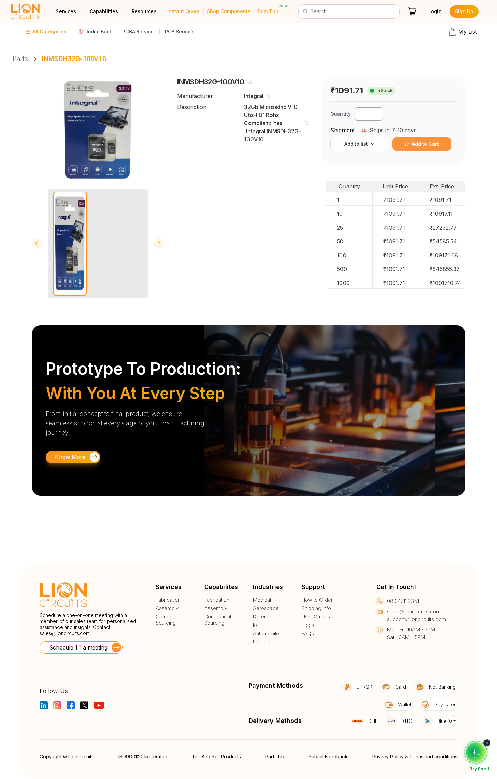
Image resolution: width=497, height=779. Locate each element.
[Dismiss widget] (486, 742)
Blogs (308, 625)
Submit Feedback (328, 756)
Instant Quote (183, 11)
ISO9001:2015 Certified (143, 756)
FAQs (308, 634)
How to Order (317, 600)
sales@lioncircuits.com (65, 633)
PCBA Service (138, 31)
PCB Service (179, 31)
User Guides (316, 617)
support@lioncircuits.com (416, 619)
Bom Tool (269, 11)
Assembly (167, 608)
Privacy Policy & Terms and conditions (414, 756)
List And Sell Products (217, 756)
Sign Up (464, 11)
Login (435, 11)
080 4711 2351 (403, 601)
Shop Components (229, 11)
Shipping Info (316, 608)
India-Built (99, 31)
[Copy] (249, 81)
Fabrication (168, 600)
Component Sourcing (169, 620)
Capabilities (104, 11)
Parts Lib (274, 756)
